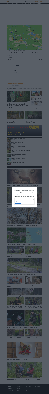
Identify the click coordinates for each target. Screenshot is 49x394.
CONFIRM (18, 203)
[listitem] (24, 199)
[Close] (36, 188)
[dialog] (24, 197)
